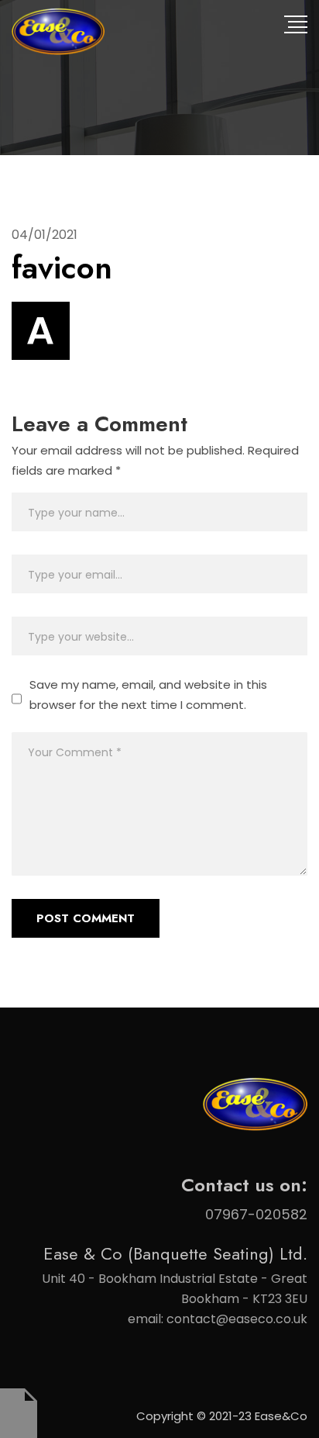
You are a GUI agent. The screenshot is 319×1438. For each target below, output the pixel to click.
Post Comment (85, 918)
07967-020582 (256, 1214)
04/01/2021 (44, 235)
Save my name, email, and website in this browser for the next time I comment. (148, 694)
